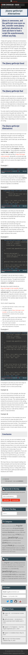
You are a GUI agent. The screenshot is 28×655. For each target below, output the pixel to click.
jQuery (5, 542)
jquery (14, 572)
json (18, 571)
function (22, 566)
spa (19, 578)
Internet (22, 534)
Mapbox (16, 542)
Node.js (11, 545)
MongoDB (5, 545)
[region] (14, 169)
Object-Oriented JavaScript (8, 548)
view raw (25, 171)
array (16, 563)
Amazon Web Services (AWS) (10, 526)
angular (7, 563)
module (6, 574)
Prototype (16, 576)
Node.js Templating (18, 545)
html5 (15, 568)
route (23, 576)
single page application (13, 578)
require (20, 576)
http (18, 568)
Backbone (11, 532)
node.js (14, 574)
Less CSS (12, 542)
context (5, 566)
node (10, 574)
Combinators (17, 532)
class (3, 566)
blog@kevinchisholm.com (12, 592)
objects (9, 576)
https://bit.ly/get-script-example (10, 288)
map (3, 574)
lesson (20, 571)
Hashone (15, 653)
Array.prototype (18, 528)
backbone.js (9, 565)
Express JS (4, 534)
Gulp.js (13, 534)
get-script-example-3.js (6, 270)
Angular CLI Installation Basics (11, 633)
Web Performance (6, 551)
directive (12, 566)
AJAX (3, 526)
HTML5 (18, 535)
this (21, 578)
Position (17, 548)
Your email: (5, 494)
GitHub (3, 172)
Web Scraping (12, 551)
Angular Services (9, 528)
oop (13, 576)
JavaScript (13, 537)
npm (18, 574)
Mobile (19, 542)
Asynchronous (8, 530)
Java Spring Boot (17, 540)
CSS (21, 532)
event (15, 566)
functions (5, 568)
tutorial (24, 578)
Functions (9, 534)
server (6, 578)
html (12, 568)
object (20, 574)
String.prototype (9, 549)
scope (3, 578)
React (20, 547)
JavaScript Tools (11, 540)
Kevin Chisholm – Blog (10, 5)
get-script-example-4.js (6, 377)
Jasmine (4, 538)
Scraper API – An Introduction (11, 613)
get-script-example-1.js (6, 171)
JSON (9, 543)
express (18, 566)
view (3, 580)
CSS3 (24, 532)
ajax (3, 562)
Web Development (20, 549)
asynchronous (21, 563)
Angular (19, 525)
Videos (14, 549)
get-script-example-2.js (6, 206)
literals (23, 571)
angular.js (12, 563)
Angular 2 (4, 528)
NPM (23, 545)
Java (7, 538)
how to (9, 568)
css (8, 566)
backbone (4, 565)
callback (14, 564)
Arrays (3, 530)
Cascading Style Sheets (20, 564)
